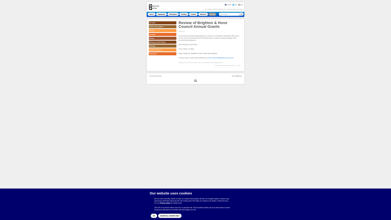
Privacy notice (165, 203)
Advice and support (156, 27)
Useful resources (155, 50)
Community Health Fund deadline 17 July (227, 65)
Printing (183, 14)
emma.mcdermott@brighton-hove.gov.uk (220, 58)
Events (151, 30)
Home (151, 14)
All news (152, 23)
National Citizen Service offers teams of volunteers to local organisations (200, 62)
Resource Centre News (157, 42)
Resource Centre (157, 76)
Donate (212, 14)
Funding (152, 34)
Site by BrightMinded (237, 76)
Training (152, 46)
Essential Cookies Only (169, 216)
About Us (203, 14)
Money (151, 38)
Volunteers (153, 54)
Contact (193, 14)
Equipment (161, 14)
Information (173, 14)
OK (154, 216)
